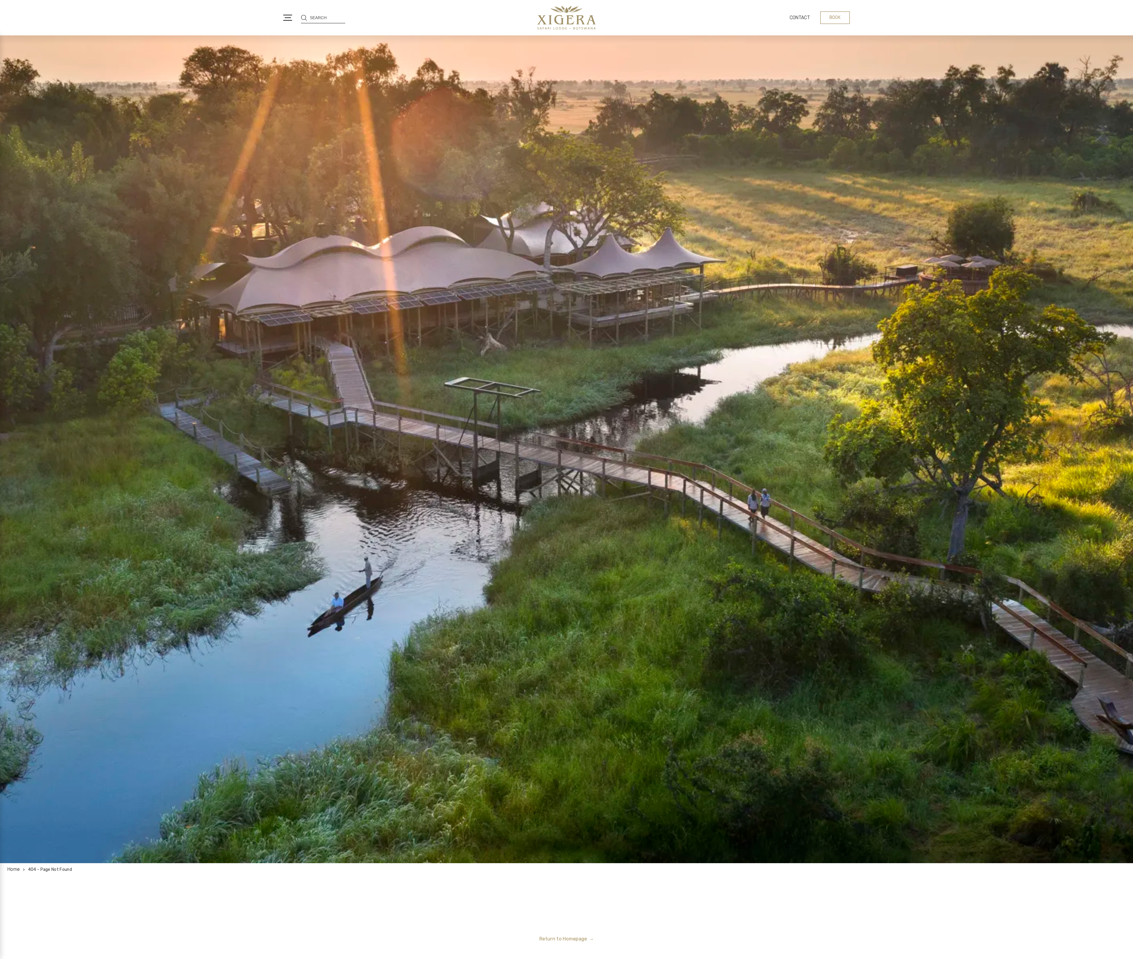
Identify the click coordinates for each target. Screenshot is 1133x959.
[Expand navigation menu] (287, 18)
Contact (800, 17)
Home (13, 869)
